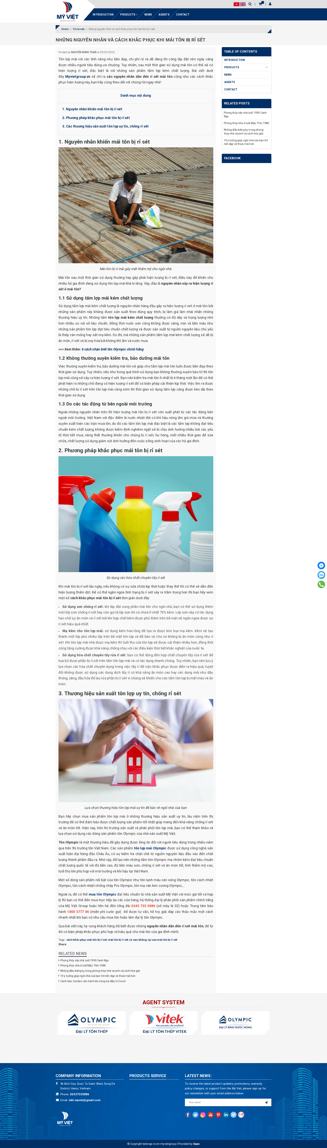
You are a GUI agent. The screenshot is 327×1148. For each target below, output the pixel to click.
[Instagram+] (203, 1115)
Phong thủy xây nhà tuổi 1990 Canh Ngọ (84, 960)
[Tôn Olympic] (92, 1023)
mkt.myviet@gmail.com (84, 1100)
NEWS (148, 14)
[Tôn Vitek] (163, 1023)
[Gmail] (241, 1115)
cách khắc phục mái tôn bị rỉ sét (86, 939)
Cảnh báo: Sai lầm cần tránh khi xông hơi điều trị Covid (92, 981)
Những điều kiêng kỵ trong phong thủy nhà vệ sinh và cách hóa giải (100, 970)
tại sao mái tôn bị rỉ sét (162, 939)
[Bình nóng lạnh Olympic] (235, 1023)
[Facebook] (321, 565)
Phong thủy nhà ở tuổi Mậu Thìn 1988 (83, 965)
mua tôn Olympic (102, 894)
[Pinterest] (218, 1115)
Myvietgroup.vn (77, 76)
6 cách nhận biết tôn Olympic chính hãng (113, 349)
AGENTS (164, 14)
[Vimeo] (233, 1115)
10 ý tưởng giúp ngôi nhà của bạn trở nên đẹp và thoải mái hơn (97, 975)
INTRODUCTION (103, 14)
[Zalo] (321, 575)
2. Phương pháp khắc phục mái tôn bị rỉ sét (96, 118)
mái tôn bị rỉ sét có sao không (127, 939)
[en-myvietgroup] (68, 11)
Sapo (196, 1143)
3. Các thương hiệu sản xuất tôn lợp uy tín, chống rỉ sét (105, 126)
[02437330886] (321, 584)
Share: (62, 944)
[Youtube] (211, 1115)
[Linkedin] (226, 1115)
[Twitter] (195, 1115)
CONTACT (182, 14)
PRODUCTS (128, 14)
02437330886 (79, 1094)
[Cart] (260, 4)
